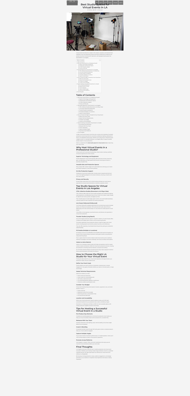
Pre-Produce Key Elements (84, 85)
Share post (100, 9)
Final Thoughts (81, 91)
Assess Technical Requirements (86, 118)
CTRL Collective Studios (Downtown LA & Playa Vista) (89, 70)
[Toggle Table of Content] (99, 60)
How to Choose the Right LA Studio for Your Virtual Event (89, 77)
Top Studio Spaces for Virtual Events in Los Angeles (88, 69)
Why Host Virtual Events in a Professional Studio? (87, 63)
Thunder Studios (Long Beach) (85, 73)
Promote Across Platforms (84, 90)
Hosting (90, 9)
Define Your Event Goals (83, 78)
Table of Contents (80, 61)
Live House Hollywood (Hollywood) (85, 72)
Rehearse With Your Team (84, 86)
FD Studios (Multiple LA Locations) (85, 74)
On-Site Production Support (85, 102)
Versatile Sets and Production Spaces (86, 65)
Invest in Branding (82, 87)
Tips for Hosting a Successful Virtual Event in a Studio (88, 83)
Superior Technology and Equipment (86, 64)
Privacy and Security (83, 68)
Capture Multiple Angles (83, 89)
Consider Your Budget (83, 81)
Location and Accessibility (84, 82)
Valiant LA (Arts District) (83, 76)
